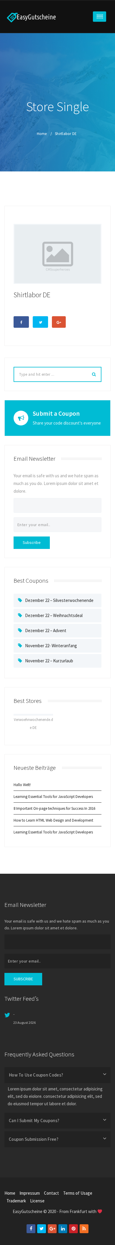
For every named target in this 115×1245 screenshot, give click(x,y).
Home (42, 133)
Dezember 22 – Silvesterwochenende (59, 600)
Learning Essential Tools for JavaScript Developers (53, 796)
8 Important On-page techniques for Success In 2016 (54, 808)
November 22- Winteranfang (51, 645)
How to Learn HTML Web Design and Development (53, 820)
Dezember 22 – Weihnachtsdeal (54, 615)
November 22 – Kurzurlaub (49, 660)
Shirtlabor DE (66, 133)
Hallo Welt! (22, 784)
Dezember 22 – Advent (45, 630)
